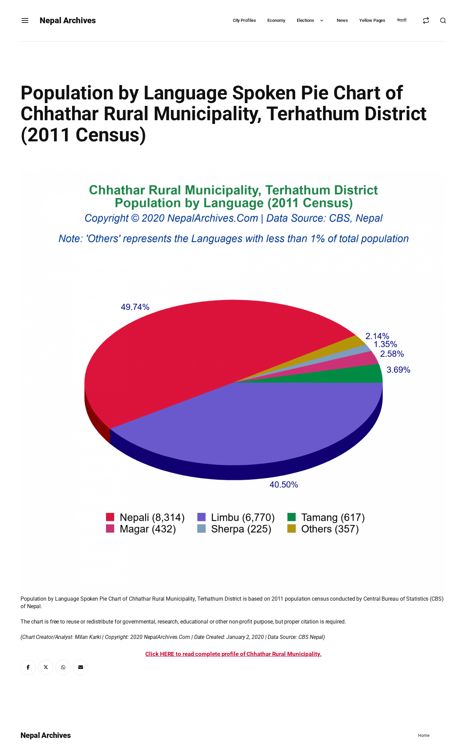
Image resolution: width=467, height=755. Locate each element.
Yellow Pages (372, 20)
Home (423, 735)
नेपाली (401, 20)
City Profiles (244, 20)
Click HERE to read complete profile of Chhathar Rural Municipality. (233, 654)
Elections (305, 20)
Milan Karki (88, 637)
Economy (276, 20)
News (342, 20)
